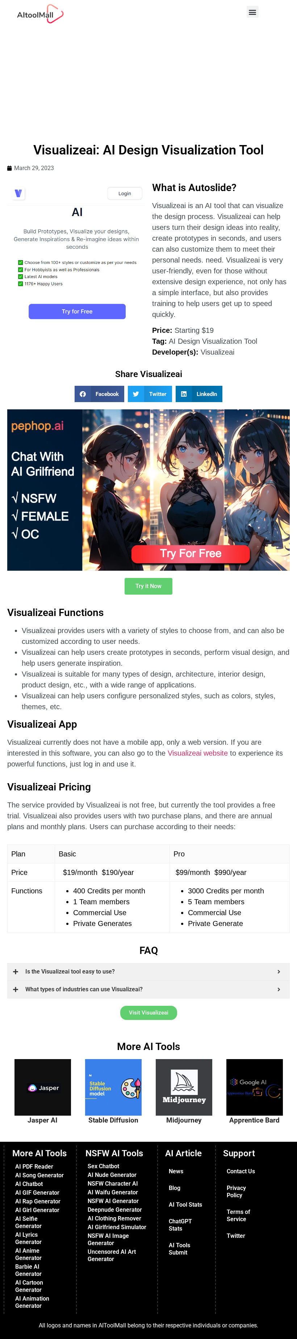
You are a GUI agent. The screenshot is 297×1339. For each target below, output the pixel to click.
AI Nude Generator (112, 1174)
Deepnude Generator (115, 1209)
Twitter (236, 1235)
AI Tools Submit (179, 1249)
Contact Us (241, 1171)
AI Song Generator (39, 1175)
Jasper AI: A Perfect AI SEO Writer (46, 1076)
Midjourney (184, 1120)
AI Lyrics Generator (28, 1238)
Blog (174, 1188)
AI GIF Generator (37, 1192)
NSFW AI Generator (113, 1201)
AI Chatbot (29, 1184)
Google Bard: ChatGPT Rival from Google (257, 1076)
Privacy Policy (236, 1192)
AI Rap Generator (37, 1201)
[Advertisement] (148, 82)
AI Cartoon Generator (29, 1286)
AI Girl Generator (37, 1210)
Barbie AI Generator (28, 1270)
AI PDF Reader (34, 1166)
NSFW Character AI (113, 1183)
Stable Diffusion (113, 1120)
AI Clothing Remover (114, 1218)
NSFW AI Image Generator (108, 1239)
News (176, 1171)
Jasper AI (43, 1120)
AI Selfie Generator (28, 1222)
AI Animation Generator (32, 1302)
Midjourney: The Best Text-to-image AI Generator (187, 1079)
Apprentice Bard (254, 1120)
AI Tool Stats (185, 1204)
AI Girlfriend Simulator (117, 1227)
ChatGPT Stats (180, 1225)
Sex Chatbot (103, 1166)
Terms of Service (238, 1215)
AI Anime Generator (28, 1254)
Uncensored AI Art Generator (112, 1255)
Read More (51, 1108)
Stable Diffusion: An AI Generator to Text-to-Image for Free (117, 1083)
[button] (253, 12)
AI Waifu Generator (113, 1192)
